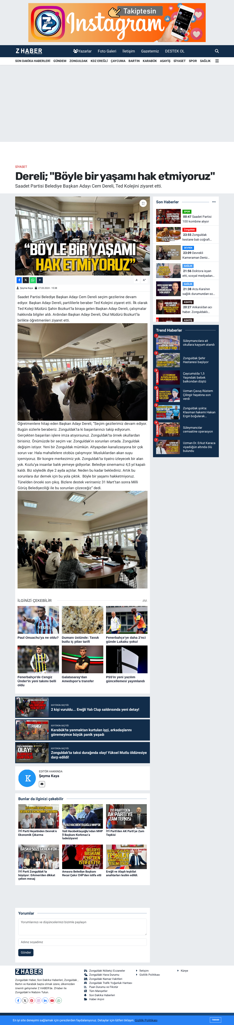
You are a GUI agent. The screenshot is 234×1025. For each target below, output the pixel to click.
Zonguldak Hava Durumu (104, 974)
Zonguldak (189, 229)
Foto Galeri (107, 51)
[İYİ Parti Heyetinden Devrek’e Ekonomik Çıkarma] (38, 816)
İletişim (128, 51)
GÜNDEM (59, 61)
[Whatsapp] (59, 1000)
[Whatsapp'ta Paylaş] (33, 280)
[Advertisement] (117, 113)
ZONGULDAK (78, 61)
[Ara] (217, 51)
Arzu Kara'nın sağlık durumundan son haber (198, 291)
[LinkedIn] (45, 1000)
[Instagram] (38, 1000)
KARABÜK (150, 61)
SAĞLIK (205, 61)
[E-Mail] (42, 784)
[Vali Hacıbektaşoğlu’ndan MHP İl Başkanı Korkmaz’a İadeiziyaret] (82, 816)
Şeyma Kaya (26, 288)
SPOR (193, 61)
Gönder (26, 952)
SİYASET (179, 61)
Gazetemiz (150, 51)
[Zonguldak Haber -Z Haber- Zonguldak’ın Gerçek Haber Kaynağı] (29, 51)
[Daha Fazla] (40, 280)
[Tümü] (214, 202)
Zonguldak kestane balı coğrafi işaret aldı (196, 237)
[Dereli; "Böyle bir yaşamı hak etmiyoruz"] (82, 236)
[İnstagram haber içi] (117, 22)
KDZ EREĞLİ (99, 61)
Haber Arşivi (96, 999)
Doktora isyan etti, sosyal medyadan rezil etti (197, 273)
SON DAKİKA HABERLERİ (32, 61)
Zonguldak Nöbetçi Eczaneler (107, 970)
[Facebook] (18, 1000)
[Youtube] (52, 1000)
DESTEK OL (174, 51)
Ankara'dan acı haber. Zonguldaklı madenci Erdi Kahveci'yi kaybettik (198, 309)
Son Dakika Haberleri (102, 995)
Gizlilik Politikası (149, 974)
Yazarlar (85, 51)
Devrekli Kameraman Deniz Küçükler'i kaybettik (195, 255)
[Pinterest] (32, 1000)
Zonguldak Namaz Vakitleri (105, 979)
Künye (184, 970)
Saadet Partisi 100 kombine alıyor (197, 219)
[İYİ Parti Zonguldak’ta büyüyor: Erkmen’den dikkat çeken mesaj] (38, 856)
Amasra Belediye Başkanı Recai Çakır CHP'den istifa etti (81, 873)
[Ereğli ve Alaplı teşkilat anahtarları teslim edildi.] (126, 856)
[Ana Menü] (217, 61)
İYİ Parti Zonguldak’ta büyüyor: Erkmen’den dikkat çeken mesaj (36, 875)
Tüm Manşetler (98, 991)
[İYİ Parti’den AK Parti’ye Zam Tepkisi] (126, 816)
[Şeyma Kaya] (27, 778)
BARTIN (134, 61)
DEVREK (188, 247)
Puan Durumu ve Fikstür (103, 987)
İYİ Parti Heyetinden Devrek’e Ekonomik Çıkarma (37, 832)
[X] (25, 1000)
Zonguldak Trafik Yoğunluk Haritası (110, 983)
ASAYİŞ (165, 61)
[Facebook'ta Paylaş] (19, 280)
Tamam (215, 1020)
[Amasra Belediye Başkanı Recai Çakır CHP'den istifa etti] (82, 856)
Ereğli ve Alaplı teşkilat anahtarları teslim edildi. (122, 873)
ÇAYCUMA (118, 61)
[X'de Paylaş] (26, 280)
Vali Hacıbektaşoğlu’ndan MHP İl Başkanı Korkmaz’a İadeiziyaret (82, 834)
